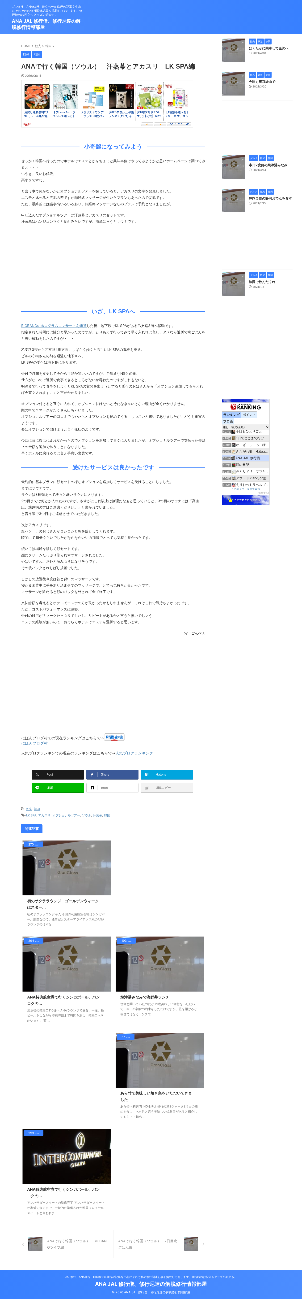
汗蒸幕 (97, 815)
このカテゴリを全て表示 (245, 489)
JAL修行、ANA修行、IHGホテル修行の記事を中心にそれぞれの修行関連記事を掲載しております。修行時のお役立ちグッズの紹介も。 (151, 1277)
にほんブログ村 (34, 743)
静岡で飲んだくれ (262, 282)
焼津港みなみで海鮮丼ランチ (144, 997)
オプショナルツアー (66, 815)
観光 (29, 809)
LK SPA (31, 815)
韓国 (37, 809)
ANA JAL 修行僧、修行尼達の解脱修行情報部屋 (151, 1284)
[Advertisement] (113, 265)
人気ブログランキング (134, 753)
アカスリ (44, 815)
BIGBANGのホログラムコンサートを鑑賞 (54, 325)
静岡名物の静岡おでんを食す (270, 198)
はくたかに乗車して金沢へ (269, 48)
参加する (263, 493)
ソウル (86, 815)
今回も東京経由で (262, 81)
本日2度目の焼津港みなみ (268, 165)
